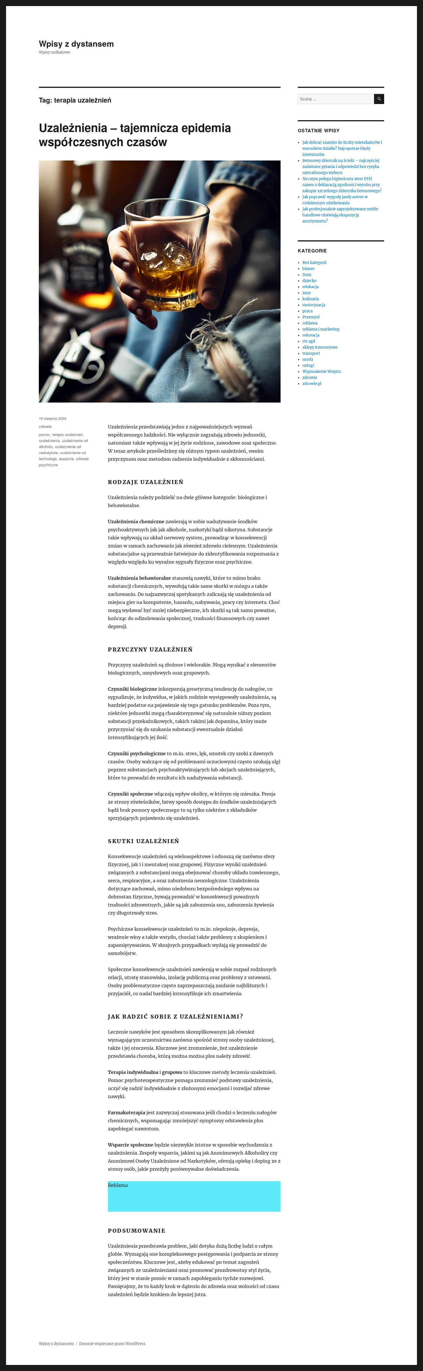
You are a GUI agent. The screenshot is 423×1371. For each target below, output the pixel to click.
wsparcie (66, 458)
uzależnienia (49, 440)
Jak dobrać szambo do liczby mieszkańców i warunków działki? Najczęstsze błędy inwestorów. (342, 148)
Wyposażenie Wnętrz (321, 371)
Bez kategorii (314, 262)
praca (307, 311)
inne (306, 292)
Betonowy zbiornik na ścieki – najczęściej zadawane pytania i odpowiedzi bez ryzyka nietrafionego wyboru (340, 166)
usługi (308, 365)
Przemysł (311, 317)
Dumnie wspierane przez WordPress (112, 1343)
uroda (307, 359)
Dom (306, 274)
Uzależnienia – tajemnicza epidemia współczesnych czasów (135, 134)
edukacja (310, 286)
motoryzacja (313, 305)
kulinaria (310, 299)
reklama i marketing (321, 329)
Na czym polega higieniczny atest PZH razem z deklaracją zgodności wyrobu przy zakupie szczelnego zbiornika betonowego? (342, 184)
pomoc (44, 434)
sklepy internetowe (320, 347)
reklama (309, 323)
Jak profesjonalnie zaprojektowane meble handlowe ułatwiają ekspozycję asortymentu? (340, 215)
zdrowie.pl (311, 383)
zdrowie (45, 426)
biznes (308, 268)
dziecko (309, 280)
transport (311, 353)
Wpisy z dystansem (76, 43)
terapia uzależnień (67, 434)
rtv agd (308, 341)
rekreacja (310, 335)
